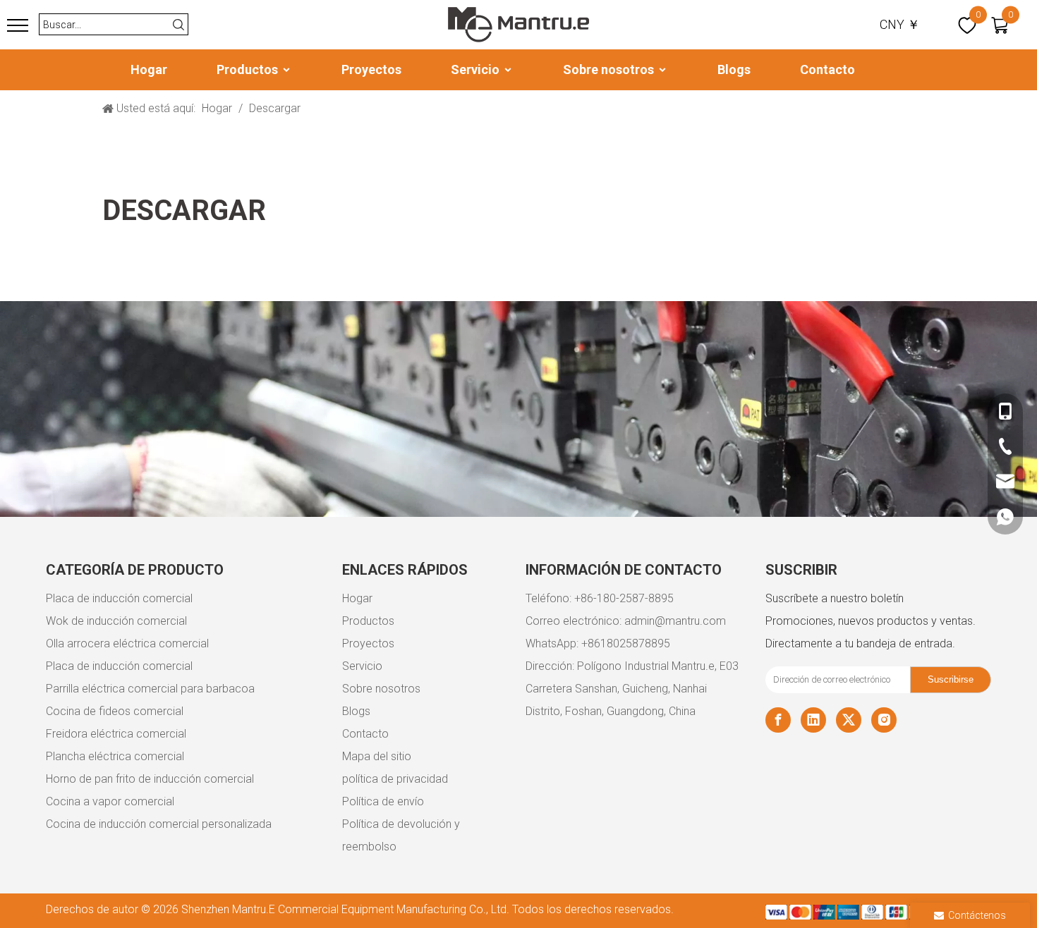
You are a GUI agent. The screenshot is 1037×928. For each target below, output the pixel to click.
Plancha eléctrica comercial (115, 756)
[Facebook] (778, 720)
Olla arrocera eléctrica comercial (127, 643)
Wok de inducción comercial (116, 621)
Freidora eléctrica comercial (116, 733)
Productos (249, 69)
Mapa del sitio (376, 756)
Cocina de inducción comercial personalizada (159, 824)
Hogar (149, 69)
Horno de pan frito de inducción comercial (150, 779)
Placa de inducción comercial (119, 598)
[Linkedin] (813, 720)
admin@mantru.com (675, 621)
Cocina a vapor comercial (110, 801)
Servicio (476, 69)
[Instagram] (884, 720)
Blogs (734, 69)
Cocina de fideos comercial (114, 711)
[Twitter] (848, 720)
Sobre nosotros (610, 69)
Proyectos (371, 69)
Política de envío (383, 801)
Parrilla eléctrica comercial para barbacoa (150, 688)
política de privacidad (395, 779)
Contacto (827, 69)
